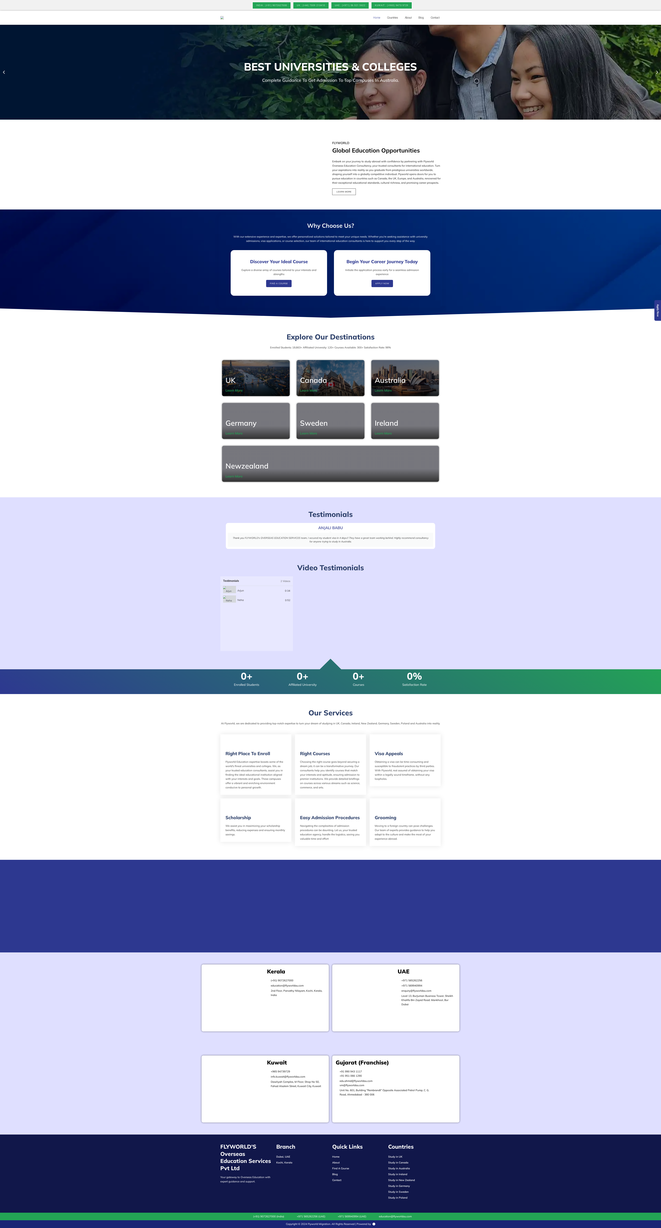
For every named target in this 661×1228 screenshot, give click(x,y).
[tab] (256, 590)
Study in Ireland (397, 1174)
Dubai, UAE (283, 1156)
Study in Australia (399, 1168)
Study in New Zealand (401, 1180)
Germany (241, 423)
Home (376, 17)
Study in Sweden (398, 1191)
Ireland (386, 423)
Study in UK (395, 1156)
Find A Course (340, 1168)
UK (230, 380)
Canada (313, 380)
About (408, 17)
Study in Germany (399, 1186)
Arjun (240, 590)
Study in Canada (398, 1162)
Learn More (234, 390)
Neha (240, 600)
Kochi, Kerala (284, 1162)
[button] (4, 72)
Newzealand (247, 465)
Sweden (314, 423)
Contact (435, 17)
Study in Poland (397, 1197)
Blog (421, 17)
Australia (390, 380)
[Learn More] (245, 390)
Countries (392, 17)
